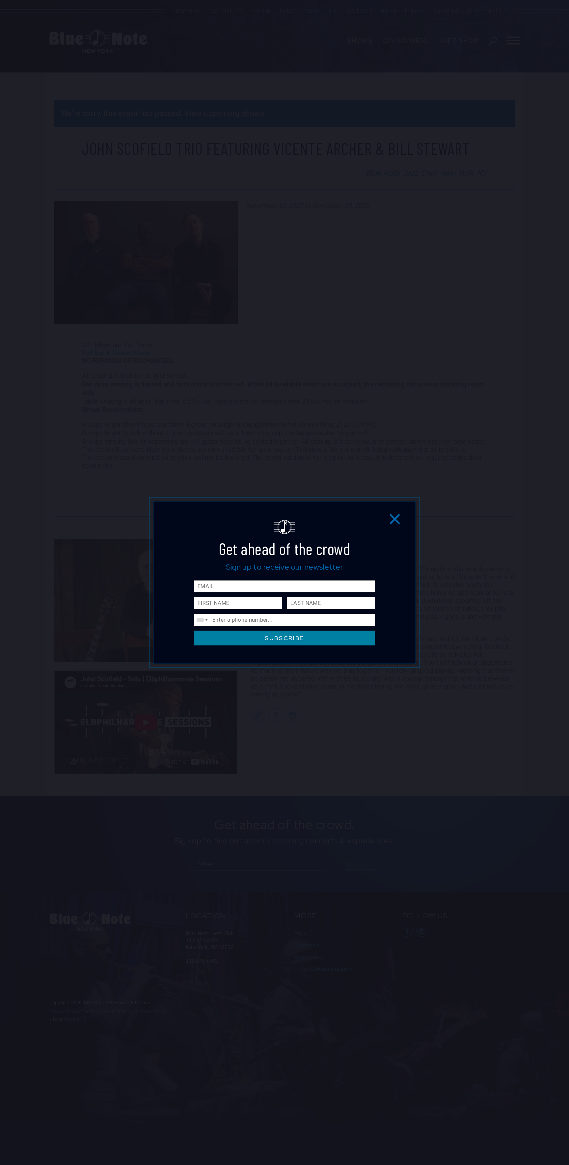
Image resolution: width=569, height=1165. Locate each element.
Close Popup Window (395, 519)
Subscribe (284, 638)
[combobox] (201, 620)
